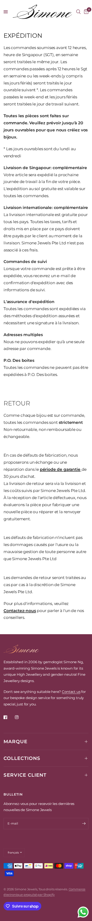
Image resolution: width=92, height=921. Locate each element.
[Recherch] (78, 12)
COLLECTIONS (22, 758)
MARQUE (15, 741)
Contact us (71, 691)
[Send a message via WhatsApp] (83, 912)
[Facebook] (9, 717)
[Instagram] (20, 717)
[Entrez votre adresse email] (83, 823)
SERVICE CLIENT (25, 775)
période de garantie (60, 469)
